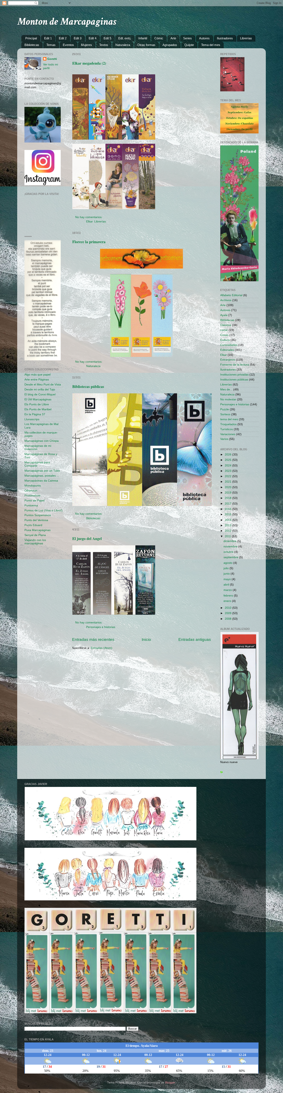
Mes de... (226, 389)
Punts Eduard (33, 525)
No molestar (228, 399)
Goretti (52, 58)
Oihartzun (30, 490)
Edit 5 (107, 38)
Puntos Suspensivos (37, 515)
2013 (228, 525)
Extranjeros (227, 359)
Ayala (223, 315)
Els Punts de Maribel (37, 409)
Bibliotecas (31, 45)
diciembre (230, 541)
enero (228, 601)
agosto (228, 562)
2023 (228, 470)
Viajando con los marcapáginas (35, 542)
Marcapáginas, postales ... (41, 475)
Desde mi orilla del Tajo (39, 389)
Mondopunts (32, 485)
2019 (228, 492)
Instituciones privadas (234, 374)
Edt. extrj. (124, 38)
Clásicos (225, 325)
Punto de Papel (34, 500)
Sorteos (225, 414)
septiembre (231, 557)
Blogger (170, 1082)
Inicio (146, 639)
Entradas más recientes (93, 639)
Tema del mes (210, 45)
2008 (228, 618)
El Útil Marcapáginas (37, 399)
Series (187, 38)
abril (227, 584)
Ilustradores (225, 38)
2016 (228, 509)
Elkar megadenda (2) (89, 63)
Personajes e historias (100, 627)
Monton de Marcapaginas (66, 21)
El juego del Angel (87, 538)
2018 (228, 498)
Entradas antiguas (194, 639)
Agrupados (169, 45)
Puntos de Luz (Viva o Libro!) (43, 510)
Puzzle (224, 409)
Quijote (189, 45)
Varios (224, 439)
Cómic (158, 38)
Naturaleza (122, 45)
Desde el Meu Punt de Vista (42, 384)
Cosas (224, 335)
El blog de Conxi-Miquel (40, 394)
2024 (228, 465)
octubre (229, 551)
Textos (103, 45)
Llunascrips (31, 419)
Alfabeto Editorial (231, 295)
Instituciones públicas (234, 379)
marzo (228, 590)
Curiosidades (228, 345)
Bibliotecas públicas (88, 386)
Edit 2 (63, 38)
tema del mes (229, 419)
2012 (228, 530)
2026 (228, 454)
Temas (51, 45)
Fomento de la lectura (234, 364)
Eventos (68, 45)
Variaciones (227, 434)
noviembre (231, 546)
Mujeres (86, 45)
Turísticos (226, 429)
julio (227, 568)
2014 (228, 520)
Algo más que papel (37, 374)
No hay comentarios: (89, 217)
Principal (31, 38)
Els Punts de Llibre (36, 404)
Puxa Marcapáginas (37, 530)
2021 (228, 481)
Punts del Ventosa (36, 520)
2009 (228, 613)
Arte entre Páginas (36, 379)
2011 (228, 536)
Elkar (89, 221)
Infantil (142, 38)
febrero (229, 595)
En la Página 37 (34, 414)
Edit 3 (77, 38)
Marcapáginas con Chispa (41, 440)
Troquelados (228, 424)
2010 (228, 607)
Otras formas (146, 45)
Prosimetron (32, 495)
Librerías (246, 38)
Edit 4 (92, 38)
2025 (228, 459)
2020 (228, 487)
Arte (173, 38)
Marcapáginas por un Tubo (42, 470)
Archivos (225, 300)
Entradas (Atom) (101, 648)
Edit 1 (48, 38)
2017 (228, 503)
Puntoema (31, 505)
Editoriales (227, 349)
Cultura (225, 340)
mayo (228, 579)
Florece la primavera (88, 241)
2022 (228, 476)
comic (224, 330)
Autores (204, 38)
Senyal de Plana (35, 535)
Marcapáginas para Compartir (37, 464)
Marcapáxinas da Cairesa (41, 480)
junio (227, 573)
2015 (228, 514)
